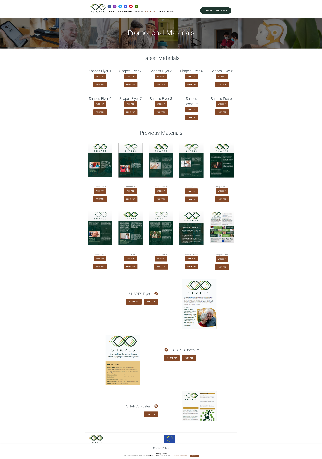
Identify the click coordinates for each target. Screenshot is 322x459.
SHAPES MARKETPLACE (215, 10)
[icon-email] (136, 6)
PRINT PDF (100, 84)
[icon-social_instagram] (114, 6)
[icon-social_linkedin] (109, 6)
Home (112, 11)
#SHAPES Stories (165, 11)
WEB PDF (100, 76)
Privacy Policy (161, 454)
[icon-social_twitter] (120, 6)
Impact (148, 11)
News (137, 11)
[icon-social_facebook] (125, 6)
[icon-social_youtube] (131, 6)
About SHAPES (124, 11)
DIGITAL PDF (134, 302)
